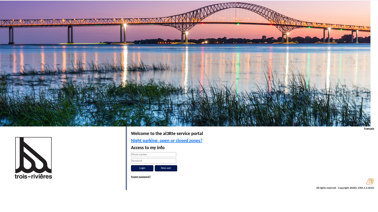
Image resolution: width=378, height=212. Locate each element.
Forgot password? (141, 177)
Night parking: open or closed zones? (166, 141)
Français (369, 128)
